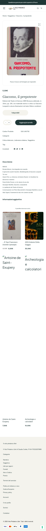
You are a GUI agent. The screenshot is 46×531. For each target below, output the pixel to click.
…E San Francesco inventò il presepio (10, 243)
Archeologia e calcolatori (30, 420)
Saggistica (11, 16)
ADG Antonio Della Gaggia (32, 243)
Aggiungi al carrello (26, 122)
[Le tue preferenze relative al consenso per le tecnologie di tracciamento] (42, 527)
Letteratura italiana (20, 140)
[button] (39, 24)
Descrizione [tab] (7, 162)
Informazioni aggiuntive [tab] (12, 199)
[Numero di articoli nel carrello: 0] (41, 8)
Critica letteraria (8, 140)
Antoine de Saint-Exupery (9, 420)
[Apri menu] (4, 8)
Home (5, 16)
